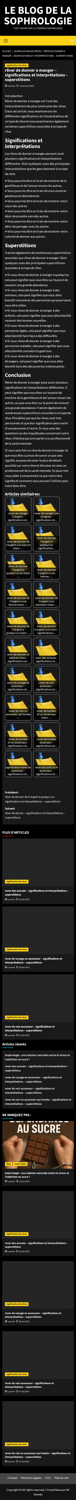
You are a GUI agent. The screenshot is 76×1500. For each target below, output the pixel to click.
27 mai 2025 (24, 1035)
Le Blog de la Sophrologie (38, 16)
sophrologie (20, 1163)
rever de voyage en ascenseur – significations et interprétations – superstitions (33, 961)
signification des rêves (17, 65)
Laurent (11, 86)
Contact (12, 1477)
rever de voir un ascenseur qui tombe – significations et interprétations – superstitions (38, 1101)
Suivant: (35, 813)
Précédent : (32, 797)
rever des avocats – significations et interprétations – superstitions (37, 1068)
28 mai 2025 (24, 899)
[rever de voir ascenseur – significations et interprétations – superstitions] (38, 998)
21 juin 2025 (24, 1181)
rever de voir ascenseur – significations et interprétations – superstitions (30, 1028)
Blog (9, 1163)
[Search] (71, 41)
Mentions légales (31, 1477)
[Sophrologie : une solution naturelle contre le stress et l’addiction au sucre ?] (38, 1145)
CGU (48, 1477)
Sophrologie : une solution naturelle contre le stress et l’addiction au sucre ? (37, 1057)
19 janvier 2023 (26, 86)
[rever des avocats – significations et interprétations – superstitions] (38, 862)
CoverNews (54, 1489)
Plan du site (61, 1477)
